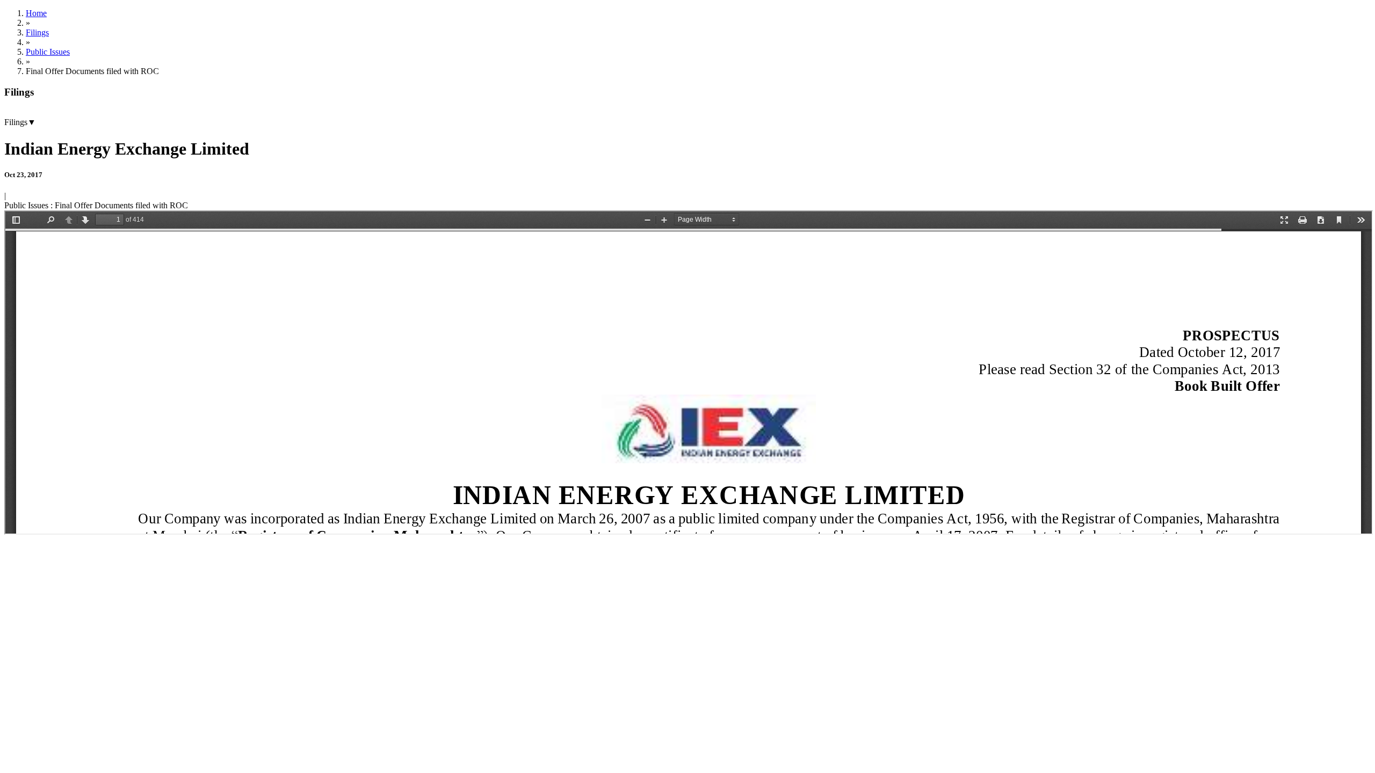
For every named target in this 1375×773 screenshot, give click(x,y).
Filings (37, 32)
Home (36, 13)
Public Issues (48, 51)
